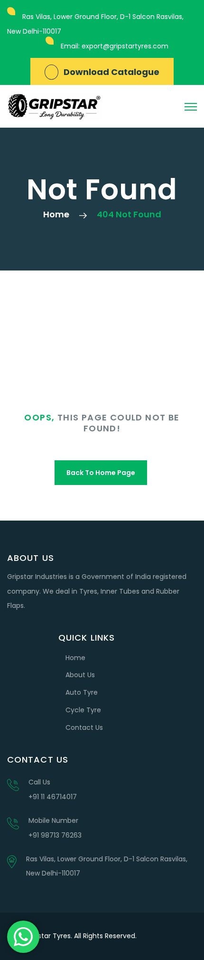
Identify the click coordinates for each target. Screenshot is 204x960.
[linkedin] (186, 936)
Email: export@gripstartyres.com (114, 46)
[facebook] (166, 936)
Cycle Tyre (83, 710)
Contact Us (84, 727)
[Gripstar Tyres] (54, 106)
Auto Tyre (81, 692)
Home (56, 214)
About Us (80, 675)
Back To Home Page (100, 472)
